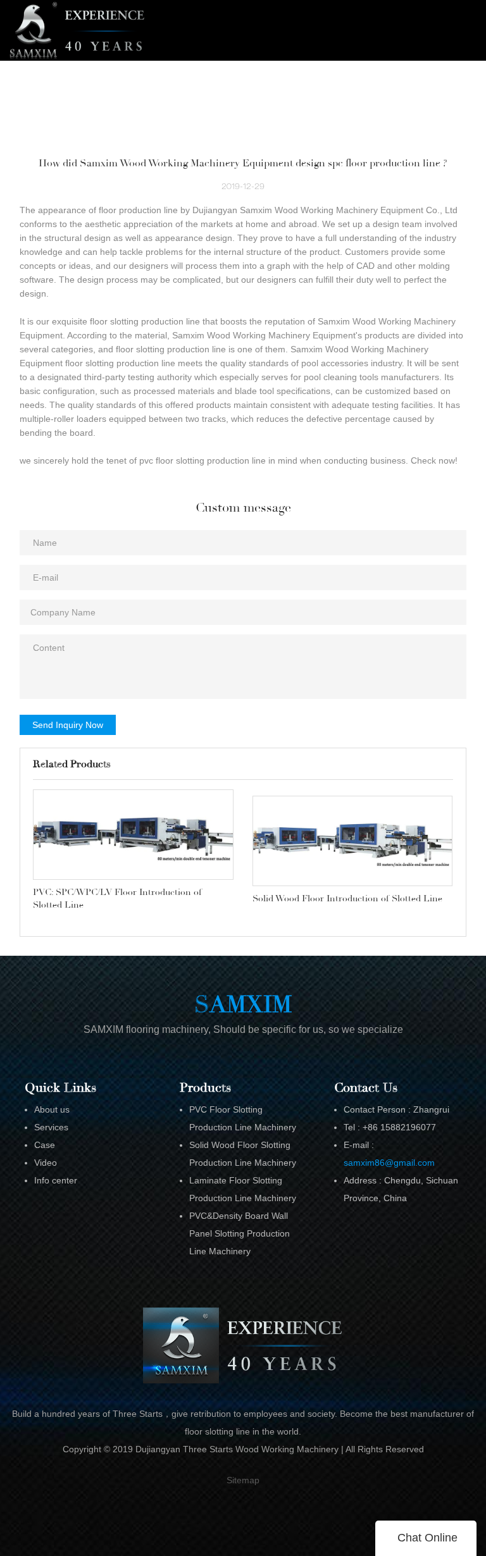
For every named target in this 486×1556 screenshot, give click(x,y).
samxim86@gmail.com (389, 1163)
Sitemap (243, 1480)
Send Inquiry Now (67, 725)
